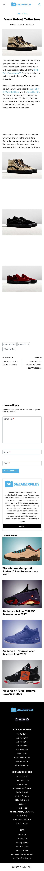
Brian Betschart (18, 24)
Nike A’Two (22, 816)
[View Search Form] (39, 4)
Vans (25, 14)
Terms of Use (22, 850)
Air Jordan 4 (22, 742)
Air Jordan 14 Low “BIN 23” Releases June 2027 (18, 613)
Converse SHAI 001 (22, 819)
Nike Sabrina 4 (22, 800)
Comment (8, 419)
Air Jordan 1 (22, 734)
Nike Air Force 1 (22, 761)
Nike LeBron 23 (22, 780)
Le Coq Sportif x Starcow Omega (9, 361)
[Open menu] (4, 4)
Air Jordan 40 (22, 776)
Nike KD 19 (22, 784)
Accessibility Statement (22, 854)
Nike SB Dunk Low (22, 757)
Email (6, 463)
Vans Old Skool (12, 92)
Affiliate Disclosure (22, 858)
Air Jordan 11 (22, 749)
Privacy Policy (22, 842)
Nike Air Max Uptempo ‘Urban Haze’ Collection (34, 363)
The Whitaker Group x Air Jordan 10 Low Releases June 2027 (20, 571)
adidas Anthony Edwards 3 (22, 812)
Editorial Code (22, 846)
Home (19, 14)
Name (6, 452)
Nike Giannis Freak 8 (22, 788)
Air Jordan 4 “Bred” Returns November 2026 (19, 692)
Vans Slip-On (33, 92)
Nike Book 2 (22, 808)
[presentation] (22, 551)
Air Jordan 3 (22, 738)
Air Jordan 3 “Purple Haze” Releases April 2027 (18, 653)
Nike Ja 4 (22, 804)
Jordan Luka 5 (22, 792)
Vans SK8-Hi (23, 344)
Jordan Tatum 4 (22, 796)
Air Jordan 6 (22, 746)
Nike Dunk (22, 753)
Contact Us (22, 838)
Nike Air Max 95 (22, 765)
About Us (22, 835)
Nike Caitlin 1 (22, 823)
